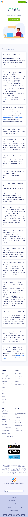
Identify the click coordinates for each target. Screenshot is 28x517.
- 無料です (21, 2)
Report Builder (6, 2)
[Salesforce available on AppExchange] (14, 457)
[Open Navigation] (27, 2)
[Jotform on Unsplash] (24, 515)
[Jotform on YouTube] (19, 515)
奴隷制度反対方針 (14, 510)
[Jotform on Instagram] (22, 515)
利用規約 (14, 497)
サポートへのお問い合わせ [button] (14, 19)
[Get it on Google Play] (14, 446)
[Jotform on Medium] (11, 515)
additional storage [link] (7, 117)
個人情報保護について (14, 500)
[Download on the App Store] (14, 451)
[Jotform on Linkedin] (9, 515)
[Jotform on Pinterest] (17, 515)
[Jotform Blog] (14, 515)
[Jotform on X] (6, 515)
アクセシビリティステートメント (14, 507)
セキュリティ (14, 503)
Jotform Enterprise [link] (19, 355)
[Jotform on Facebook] (4, 515)
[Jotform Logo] (2, 2)
